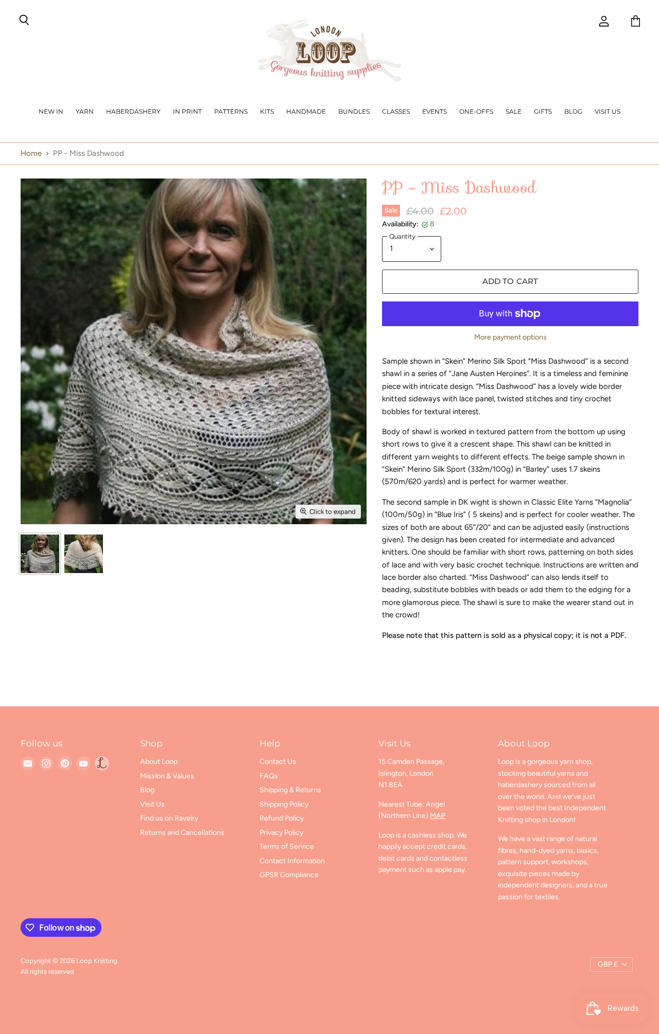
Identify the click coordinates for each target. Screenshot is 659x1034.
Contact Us (277, 761)
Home (31, 153)
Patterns (231, 111)
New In (51, 111)
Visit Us (607, 111)
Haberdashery (133, 111)
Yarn (85, 111)
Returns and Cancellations (182, 832)
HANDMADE (306, 111)
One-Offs (476, 111)
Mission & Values (167, 776)
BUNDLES (354, 111)
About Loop (159, 761)
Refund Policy (281, 818)
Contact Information (292, 861)
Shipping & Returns (290, 790)
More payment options (510, 337)
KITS (267, 111)
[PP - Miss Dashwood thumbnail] (40, 553)
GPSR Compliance (289, 874)
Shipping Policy (283, 804)
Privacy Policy (281, 832)
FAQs (268, 776)
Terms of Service (286, 846)
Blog (573, 111)
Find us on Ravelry (169, 818)
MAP (437, 815)
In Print (187, 111)
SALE (514, 111)
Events (434, 111)
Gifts (543, 111)
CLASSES (396, 111)
